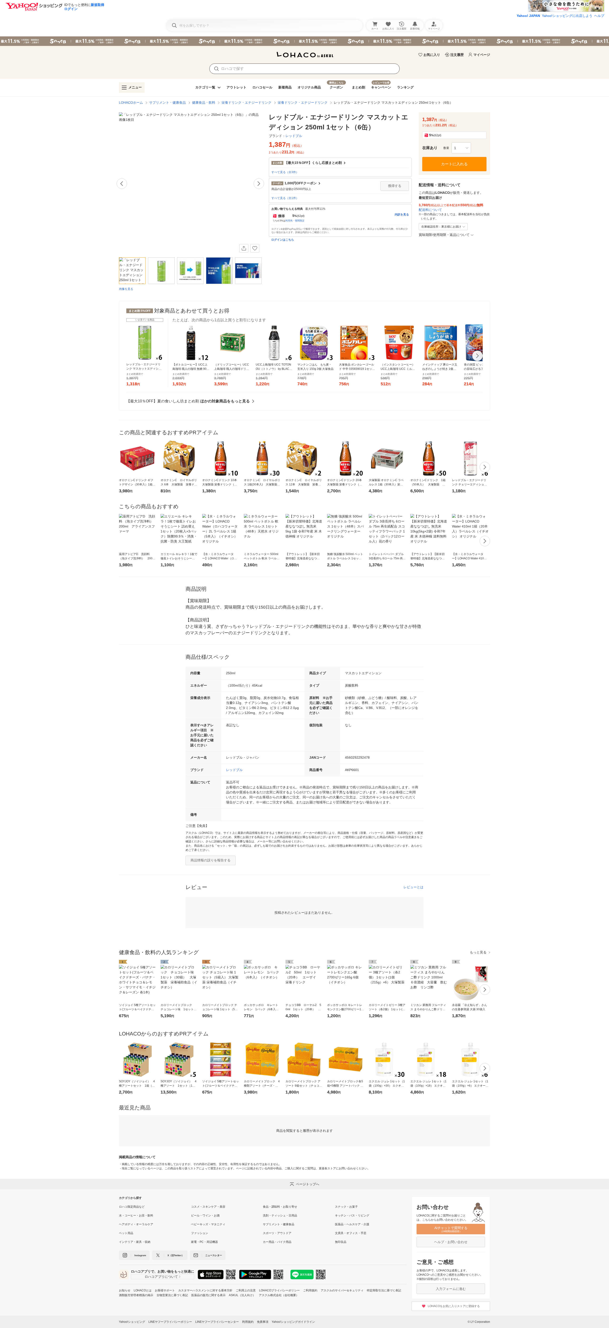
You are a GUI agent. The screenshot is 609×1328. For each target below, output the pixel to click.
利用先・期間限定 (294, 220)
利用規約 (248, 1321)
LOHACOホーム (131, 102)
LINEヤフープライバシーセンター (217, 1321)
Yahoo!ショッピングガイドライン (293, 1321)
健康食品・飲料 (203, 102)
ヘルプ (599, 16)
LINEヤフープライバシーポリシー (170, 1321)
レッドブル (234, 770)
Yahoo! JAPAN (528, 16)
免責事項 (262, 1321)
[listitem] (155, 1206)
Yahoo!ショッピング (132, 1321)
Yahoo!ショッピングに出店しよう (567, 16)
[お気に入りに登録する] (254, 248)
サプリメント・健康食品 (167, 102)
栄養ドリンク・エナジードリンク (246, 102)
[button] (461, 147)
